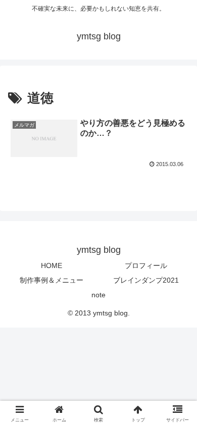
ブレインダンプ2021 (146, 280)
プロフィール (146, 265)
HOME (51, 265)
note (98, 295)
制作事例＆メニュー (51, 280)
